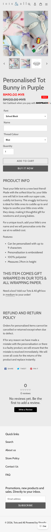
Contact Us (11, 466)
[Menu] (46, 3)
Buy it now (25, 168)
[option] (14, 63)
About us (10, 450)
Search (9, 441)
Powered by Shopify (36, 522)
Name (7, 122)
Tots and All (19, 522)
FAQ (7, 474)
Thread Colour (11, 134)
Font (6, 110)
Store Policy (12, 458)
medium (10, 294)
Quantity (7, 146)
